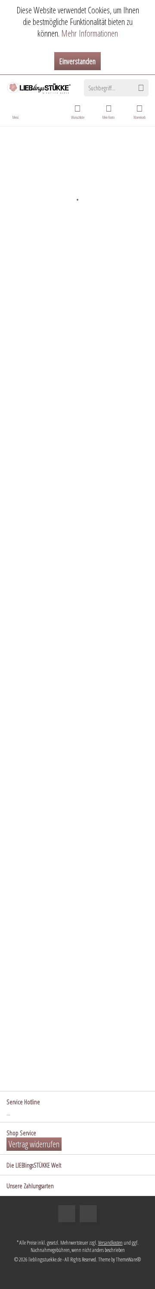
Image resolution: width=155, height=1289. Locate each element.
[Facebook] (66, 1213)
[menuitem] (139, 111)
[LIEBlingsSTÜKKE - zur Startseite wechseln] (38, 87)
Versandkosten (110, 1242)
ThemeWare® (128, 1259)
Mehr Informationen (89, 33)
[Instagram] (88, 1213)
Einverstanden (77, 61)
